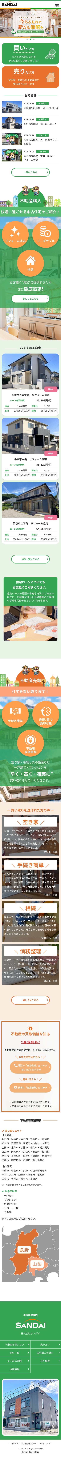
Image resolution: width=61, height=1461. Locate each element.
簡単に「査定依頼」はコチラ (32, 1087)
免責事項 (14, 1443)
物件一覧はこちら (30, 559)
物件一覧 (14, 1352)
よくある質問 (14, 1361)
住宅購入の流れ (45, 1352)
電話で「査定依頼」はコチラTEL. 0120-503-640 (32, 1067)
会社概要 (45, 1361)
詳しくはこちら (30, 298)
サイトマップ (44, 1443)
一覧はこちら (30, 172)
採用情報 (14, 1369)
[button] (27, 39)
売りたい (45, 1344)
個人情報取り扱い (29, 1443)
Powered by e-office (30, 1452)
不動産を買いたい (14, 1344)
